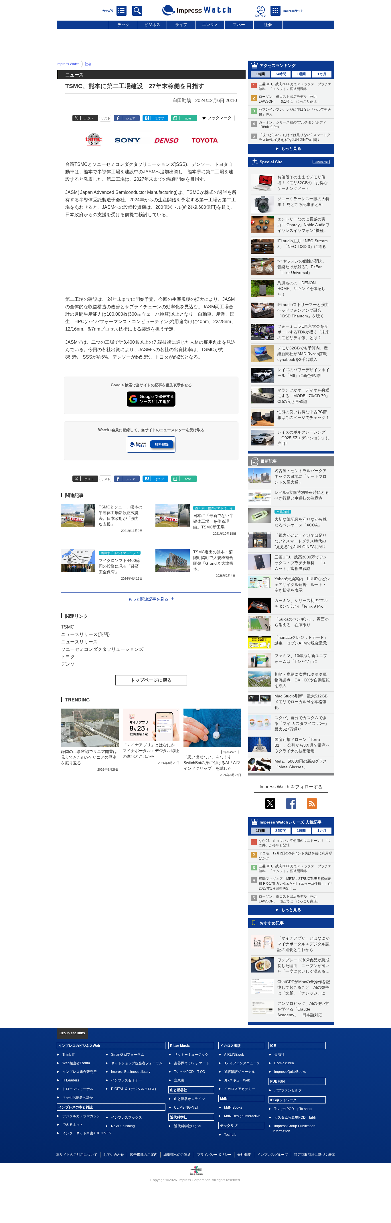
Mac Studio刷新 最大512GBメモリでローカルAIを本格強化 (301, 702)
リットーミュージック (191, 1055)
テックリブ (228, 1126)
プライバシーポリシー (214, 1155)
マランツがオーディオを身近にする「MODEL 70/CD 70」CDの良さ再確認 (303, 396)
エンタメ (210, 24)
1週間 (301, 74)
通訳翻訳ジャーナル (239, 1072)
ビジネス (152, 24)
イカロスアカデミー (239, 1089)
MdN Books (233, 1107)
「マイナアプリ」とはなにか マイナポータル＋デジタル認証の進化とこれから (305, 944)
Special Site (271, 162)
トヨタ (68, 656)
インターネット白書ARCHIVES (86, 1133)
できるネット (72, 1125)
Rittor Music (180, 1046)
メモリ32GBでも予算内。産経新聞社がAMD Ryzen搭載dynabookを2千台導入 (302, 354)
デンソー (70, 664)
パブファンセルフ (288, 1090)
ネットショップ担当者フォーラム (137, 1063)
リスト (105, 118)
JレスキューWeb (237, 1080)
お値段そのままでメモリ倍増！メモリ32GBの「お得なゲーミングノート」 (302, 183)
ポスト (89, 118)
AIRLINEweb (234, 1055)
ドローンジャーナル (77, 1089)
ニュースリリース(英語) (85, 634)
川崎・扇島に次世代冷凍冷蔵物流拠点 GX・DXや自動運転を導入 (302, 680)
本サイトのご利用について (76, 1155)
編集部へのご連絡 (177, 1155)
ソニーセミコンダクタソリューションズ (102, 649)
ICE (273, 1046)
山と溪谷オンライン (189, 1099)
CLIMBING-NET (186, 1107)
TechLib (230, 1135)
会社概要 (244, 1155)
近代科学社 (178, 1117)
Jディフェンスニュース (242, 1063)
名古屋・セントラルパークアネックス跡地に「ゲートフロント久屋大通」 (301, 476)
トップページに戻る (151, 680)
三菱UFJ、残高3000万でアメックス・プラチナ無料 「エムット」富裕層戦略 (301, 563)
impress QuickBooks (290, 1072)
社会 (268, 24)
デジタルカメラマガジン (81, 1116)
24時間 (280, 74)
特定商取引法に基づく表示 (314, 1155)
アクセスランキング (278, 65)
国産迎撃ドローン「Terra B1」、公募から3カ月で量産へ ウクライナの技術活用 (304, 745)
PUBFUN (277, 1081)
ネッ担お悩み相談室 (77, 1097)
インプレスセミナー (126, 1080)
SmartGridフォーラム (127, 1055)
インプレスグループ (272, 1155)
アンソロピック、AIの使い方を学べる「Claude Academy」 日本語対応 (303, 1009)
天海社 (279, 1055)
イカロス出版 (230, 1046)
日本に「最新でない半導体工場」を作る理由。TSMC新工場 (213, 521)
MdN (224, 1099)
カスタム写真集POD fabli (295, 1117)
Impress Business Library (130, 1072)
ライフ (181, 24)
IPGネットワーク (283, 1100)
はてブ (159, 118)
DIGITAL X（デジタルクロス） (134, 1089)
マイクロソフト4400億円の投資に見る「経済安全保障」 (119, 566)
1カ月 (321, 74)
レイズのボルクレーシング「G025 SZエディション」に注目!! (303, 438)
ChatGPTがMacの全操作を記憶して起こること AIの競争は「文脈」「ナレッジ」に (303, 987)
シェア (130, 118)
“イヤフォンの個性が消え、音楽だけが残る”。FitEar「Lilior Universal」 (302, 267)
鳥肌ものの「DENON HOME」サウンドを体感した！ (301, 289)
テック (123, 24)
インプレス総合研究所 (79, 1072)
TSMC (67, 627)
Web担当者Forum (76, 1063)
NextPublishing (123, 1126)
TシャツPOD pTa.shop (293, 1109)
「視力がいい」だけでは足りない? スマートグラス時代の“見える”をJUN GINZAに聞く (301, 541)
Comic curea (284, 1063)
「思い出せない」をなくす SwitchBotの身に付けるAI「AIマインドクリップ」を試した (212, 763)
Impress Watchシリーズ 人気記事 (290, 822)
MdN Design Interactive (242, 1116)
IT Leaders (70, 1080)
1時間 (260, 74)
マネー (239, 24)
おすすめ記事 (272, 923)
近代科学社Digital (187, 1126)
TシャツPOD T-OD (189, 1072)
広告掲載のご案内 (143, 1155)
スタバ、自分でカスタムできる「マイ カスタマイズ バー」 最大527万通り (304, 723)
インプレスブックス (126, 1117)
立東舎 (179, 1080)
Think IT (68, 1055)
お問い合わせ (113, 1155)
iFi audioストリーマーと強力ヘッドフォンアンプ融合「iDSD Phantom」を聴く (303, 310)
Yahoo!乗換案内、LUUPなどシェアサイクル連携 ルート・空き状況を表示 (302, 584)
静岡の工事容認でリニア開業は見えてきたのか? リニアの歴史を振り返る (89, 757)
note (188, 118)
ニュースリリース (79, 641)
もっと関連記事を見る (148, 599)
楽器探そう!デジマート (191, 1063)
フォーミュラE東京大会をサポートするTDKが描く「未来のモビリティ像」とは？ (303, 332)
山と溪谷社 (178, 1090)
